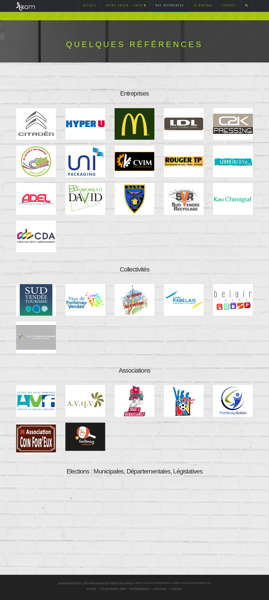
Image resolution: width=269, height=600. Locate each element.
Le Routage (160, 588)
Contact (176, 588)
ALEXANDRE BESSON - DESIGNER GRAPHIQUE (83, 583)
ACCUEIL (91, 588)
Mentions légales (122, 583)
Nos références (139, 588)
